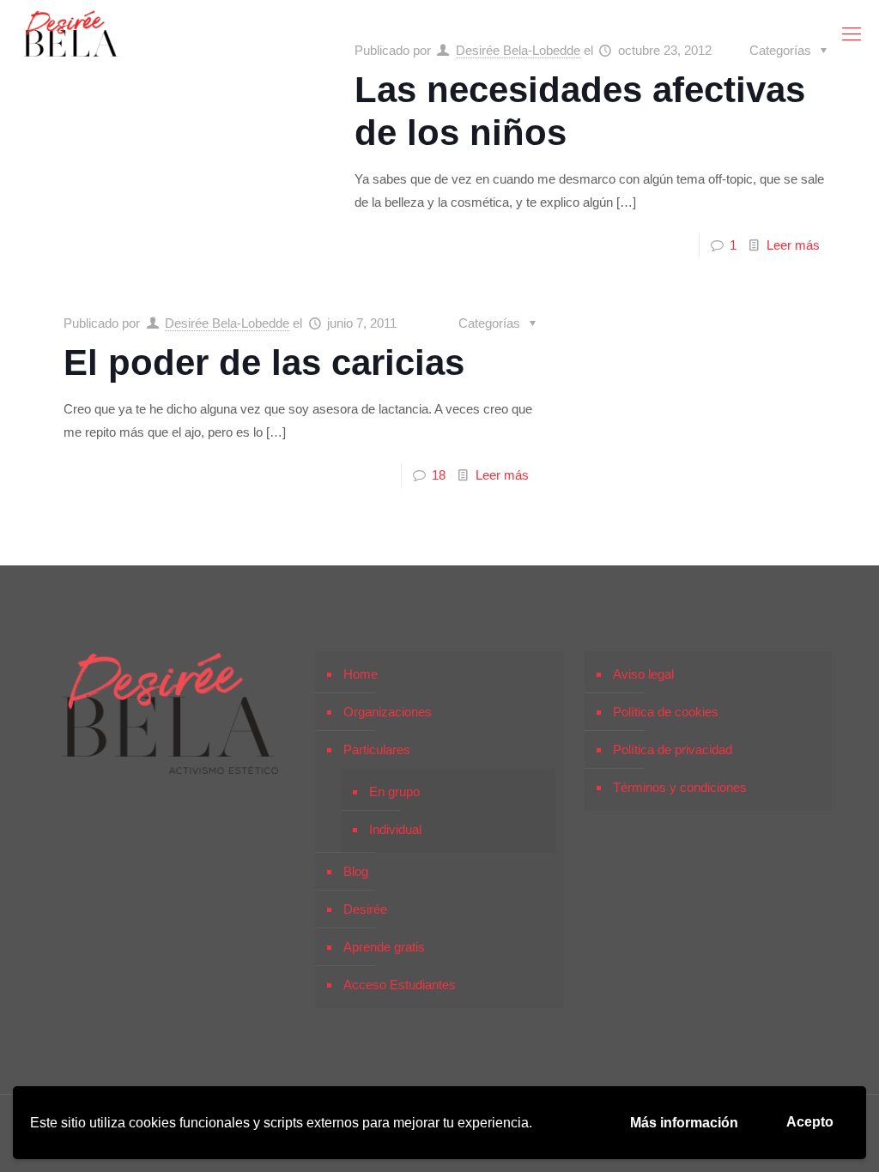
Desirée (365, 909)
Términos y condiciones (680, 787)
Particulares (376, 749)
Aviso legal (643, 674)
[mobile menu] (851, 34)
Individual (395, 829)
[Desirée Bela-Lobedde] (71, 34)
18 (439, 475)
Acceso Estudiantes (399, 984)
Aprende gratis (384, 946)
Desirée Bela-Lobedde (227, 323)
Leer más (793, 245)
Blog (355, 871)
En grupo (394, 791)
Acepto (810, 1122)
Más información (684, 1122)
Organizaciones (387, 711)
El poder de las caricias (264, 362)
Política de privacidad (672, 749)
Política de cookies (665, 711)
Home (360, 674)
